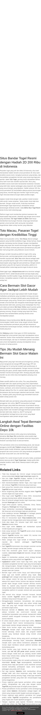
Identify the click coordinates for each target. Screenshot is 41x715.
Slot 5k (23, 320)
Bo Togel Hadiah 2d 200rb (19, 218)
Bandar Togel (15, 662)
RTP (21, 364)
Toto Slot (3, 386)
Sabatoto (5, 524)
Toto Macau (23, 239)
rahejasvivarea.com (18, 271)
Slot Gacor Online (20, 307)
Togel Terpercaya (20, 460)
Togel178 (27, 559)
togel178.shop (36, 542)
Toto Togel (13, 179)
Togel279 (23, 531)
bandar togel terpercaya (23, 476)
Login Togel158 (14, 478)
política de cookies (16, 710)
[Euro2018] (9, 4)
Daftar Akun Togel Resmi (32, 208)
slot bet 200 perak (17, 651)
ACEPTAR (20, 713)
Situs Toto (18, 258)
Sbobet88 (38, 640)
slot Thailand (16, 447)
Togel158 (14, 485)
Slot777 (18, 403)
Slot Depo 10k (11, 436)
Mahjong (6, 333)
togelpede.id (6, 561)
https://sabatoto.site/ (29, 518)
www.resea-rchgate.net (16, 553)
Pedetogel (11, 502)
